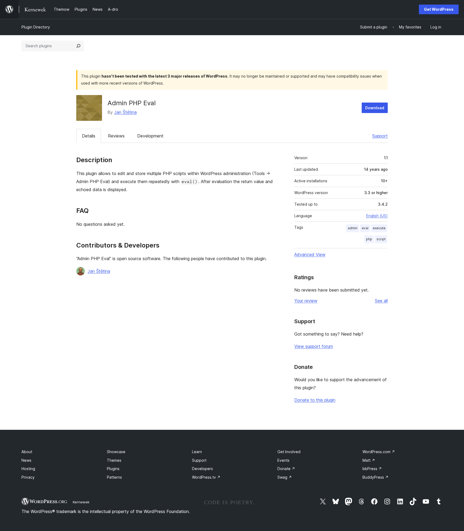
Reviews (116, 136)
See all (381, 300)
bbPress (372, 468)
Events (283, 460)
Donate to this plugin (314, 400)
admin (352, 228)
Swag (284, 477)
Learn (197, 451)
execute (379, 228)
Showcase (116, 451)
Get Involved (288, 451)
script (381, 239)
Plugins (113, 468)
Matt (369, 460)
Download (374, 108)
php (369, 239)
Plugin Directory (35, 27)
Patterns (114, 477)
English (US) (377, 215)
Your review (305, 300)
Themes (114, 460)
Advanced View (309, 254)
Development (150, 136)
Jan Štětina (125, 112)
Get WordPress (439, 9)
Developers (202, 468)
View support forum (313, 346)
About (26, 451)
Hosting (28, 468)
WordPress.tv (206, 477)
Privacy (28, 477)
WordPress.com (379, 451)
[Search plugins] (78, 46)
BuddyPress (376, 477)
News (26, 460)
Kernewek (81, 502)
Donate (286, 468)
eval (365, 228)
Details (88, 136)
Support (380, 136)
